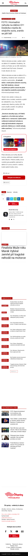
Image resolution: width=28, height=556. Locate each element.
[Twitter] (11, 198)
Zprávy (4, 312)
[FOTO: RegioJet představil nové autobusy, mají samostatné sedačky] (5, 413)
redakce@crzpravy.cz (7, 517)
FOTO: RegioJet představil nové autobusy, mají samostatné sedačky (17, 413)
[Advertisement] (14, 279)
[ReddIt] (22, 198)
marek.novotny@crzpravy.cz (9, 521)
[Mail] (11, 219)
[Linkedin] (18, 198)
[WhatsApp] (15, 198)
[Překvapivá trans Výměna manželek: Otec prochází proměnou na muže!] (5, 437)
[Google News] (22, 531)
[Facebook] (8, 198)
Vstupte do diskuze (14, 177)
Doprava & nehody (6, 18)
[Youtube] (16, 531)
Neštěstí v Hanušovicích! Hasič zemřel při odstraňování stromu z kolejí (18, 310)
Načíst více (13, 371)
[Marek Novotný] (5, 214)
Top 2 (13, 18)
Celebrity (5, 244)
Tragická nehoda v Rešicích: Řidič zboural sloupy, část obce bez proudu (18, 366)
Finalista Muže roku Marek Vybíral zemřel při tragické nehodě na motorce (14, 253)
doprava (9, 192)
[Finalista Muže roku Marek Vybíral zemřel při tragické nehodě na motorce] (14, 238)
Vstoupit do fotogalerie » (10, 149)
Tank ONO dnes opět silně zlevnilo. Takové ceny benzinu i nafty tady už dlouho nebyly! (18, 429)
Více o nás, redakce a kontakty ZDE (10, 514)
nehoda (15, 192)
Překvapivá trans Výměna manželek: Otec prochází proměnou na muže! (17, 437)
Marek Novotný (7, 37)
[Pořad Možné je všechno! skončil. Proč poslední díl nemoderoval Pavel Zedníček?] (5, 444)
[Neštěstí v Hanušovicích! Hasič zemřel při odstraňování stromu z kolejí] (5, 310)
